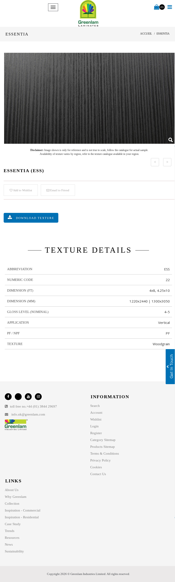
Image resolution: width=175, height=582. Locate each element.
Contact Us (98, 474)
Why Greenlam (15, 497)
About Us (11, 490)
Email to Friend (59, 190)
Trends (9, 531)
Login (94, 426)
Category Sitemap (103, 440)
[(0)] (156, 7)
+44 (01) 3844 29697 (41, 406)
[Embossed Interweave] (155, 162)
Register (96, 433)
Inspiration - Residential (22, 517)
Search (95, 406)
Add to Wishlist (22, 190)
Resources (12, 537)
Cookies (96, 467)
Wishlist (95, 419)
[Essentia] (89, 98)
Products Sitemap (102, 446)
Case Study (13, 524)
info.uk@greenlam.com (28, 414)
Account (96, 412)
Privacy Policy (100, 460)
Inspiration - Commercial (22, 510)
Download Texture (35, 218)
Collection (12, 503)
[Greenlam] (88, 13)
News (9, 544)
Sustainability (14, 551)
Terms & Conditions (104, 453)
